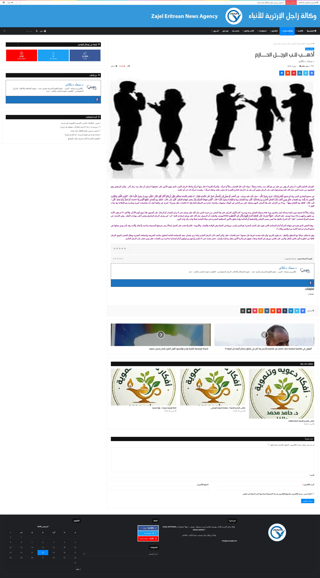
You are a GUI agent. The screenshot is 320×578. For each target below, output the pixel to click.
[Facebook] (310, 283)
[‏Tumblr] (284, 310)
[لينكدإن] (299, 73)
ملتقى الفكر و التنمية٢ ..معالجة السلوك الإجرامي (228, 408)
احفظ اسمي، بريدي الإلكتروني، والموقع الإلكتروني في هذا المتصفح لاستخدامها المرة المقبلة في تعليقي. (277, 494)
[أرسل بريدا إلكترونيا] (300, 66)
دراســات (235, 31)
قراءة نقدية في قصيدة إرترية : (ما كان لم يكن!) (267, 2)
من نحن (225, 31)
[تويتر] (305, 73)
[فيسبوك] (311, 73)
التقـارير (275, 31)
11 (64, 547)
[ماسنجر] (281, 73)
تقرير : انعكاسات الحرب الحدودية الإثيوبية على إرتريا (80, 123)
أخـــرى (216, 31)
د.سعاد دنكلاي (305, 66)
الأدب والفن (249, 31)
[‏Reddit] (287, 73)
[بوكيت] (254, 310)
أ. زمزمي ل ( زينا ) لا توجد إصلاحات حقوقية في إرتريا (79, 127)
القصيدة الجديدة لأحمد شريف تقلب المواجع (83, 139)
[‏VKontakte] (266, 310)
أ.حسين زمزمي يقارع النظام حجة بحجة (85, 131)
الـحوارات (262, 31)
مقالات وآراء (288, 31)
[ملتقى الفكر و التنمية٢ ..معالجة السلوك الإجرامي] (212, 387)
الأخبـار (300, 31)
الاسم (311, 475)
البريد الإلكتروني (308, 484)
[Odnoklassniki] (260, 310)
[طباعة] (242, 310)
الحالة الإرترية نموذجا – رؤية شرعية (164, 408)
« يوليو (78, 569)
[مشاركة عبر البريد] (248, 310)
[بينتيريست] (293, 73)
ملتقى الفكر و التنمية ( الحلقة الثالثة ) (301, 421)
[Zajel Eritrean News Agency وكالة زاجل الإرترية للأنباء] (234, 16)
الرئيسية (310, 31)
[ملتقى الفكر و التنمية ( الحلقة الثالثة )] (281, 394)
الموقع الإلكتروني (202, 484)
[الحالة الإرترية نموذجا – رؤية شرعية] (143, 387)
